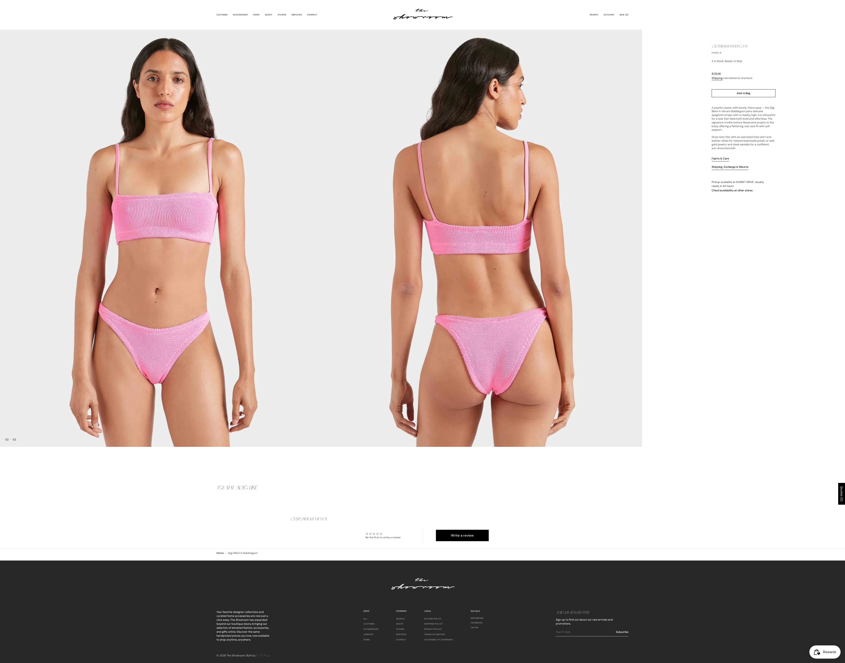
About (400, 624)
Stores (400, 629)
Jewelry (369, 634)
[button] (594, 14)
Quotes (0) (842, 493)
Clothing (369, 624)
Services (401, 634)
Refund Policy (432, 619)
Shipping (717, 78)
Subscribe (622, 632)
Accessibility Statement (438, 639)
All (366, 619)
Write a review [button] (462, 535)
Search (400, 619)
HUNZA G (716, 52)
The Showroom (236, 655)
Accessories (371, 629)
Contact (401, 639)
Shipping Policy (433, 624)
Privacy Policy (433, 629)
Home (220, 553)
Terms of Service (434, 634)
